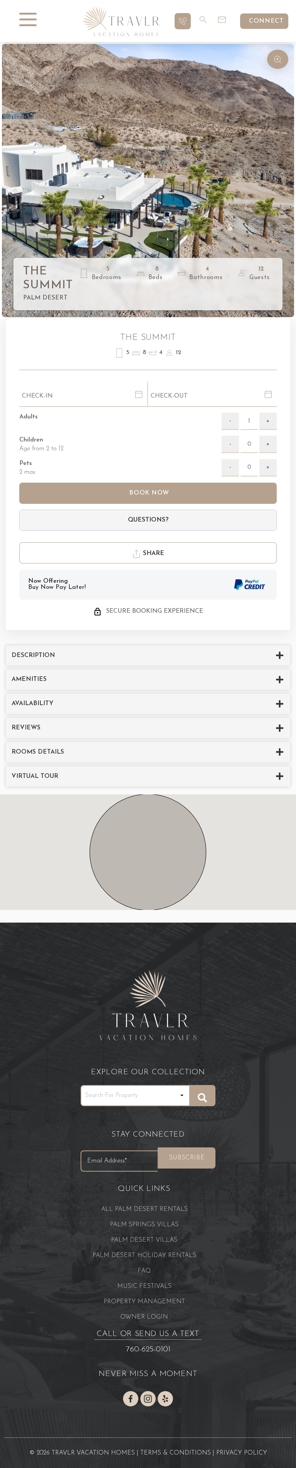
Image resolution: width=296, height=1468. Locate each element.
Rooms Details (38, 752)
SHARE (152, 553)
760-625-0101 (148, 1349)
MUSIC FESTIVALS (144, 1286)
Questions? (148, 520)
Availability (33, 704)
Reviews (26, 728)
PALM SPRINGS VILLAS (144, 1225)
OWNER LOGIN (144, 1317)
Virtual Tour (35, 776)
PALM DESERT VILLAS (144, 1240)
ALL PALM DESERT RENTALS (144, 1209)
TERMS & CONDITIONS (175, 1453)
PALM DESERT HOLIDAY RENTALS (144, 1255)
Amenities (29, 679)
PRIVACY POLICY (241, 1453)
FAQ (144, 1271)
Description (33, 655)
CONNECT (266, 21)
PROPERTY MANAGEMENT (144, 1302)
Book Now (148, 493)
